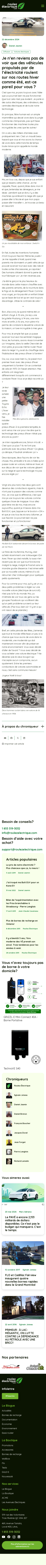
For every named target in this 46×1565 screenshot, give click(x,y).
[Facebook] (8, 1536)
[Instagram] (14, 1537)
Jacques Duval (20, 1133)
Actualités (6, 1410)
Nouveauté (7, 1476)
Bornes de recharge (11, 1415)
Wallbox (6, 1458)
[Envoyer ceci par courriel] (5, 738)
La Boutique (8, 1493)
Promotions (7, 1445)
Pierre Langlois (21, 1151)
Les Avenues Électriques (13, 1502)
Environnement (9, 1428)
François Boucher (22, 1123)
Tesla (4, 1467)
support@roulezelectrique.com (22, 849)
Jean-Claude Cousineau (28, 911)
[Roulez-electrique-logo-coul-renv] (13, 6)
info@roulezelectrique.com (19, 833)
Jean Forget (20, 1142)
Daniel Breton (20, 1114)
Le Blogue (7, 1489)
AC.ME (5, 1497)
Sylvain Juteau (20, 1095)
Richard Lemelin (21, 1161)
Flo (3, 1463)
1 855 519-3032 (11, 828)
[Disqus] (23, 778)
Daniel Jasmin (15, 46)
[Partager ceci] (11, 738)
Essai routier (8, 1433)
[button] (43, 5)
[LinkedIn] (19, 1536)
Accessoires (7, 1449)
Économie (7, 1424)
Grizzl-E (5, 1472)
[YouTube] (3, 1536)
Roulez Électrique (30, 929)
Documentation (9, 1419)
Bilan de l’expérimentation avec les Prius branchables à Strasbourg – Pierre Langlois (22, 903)
